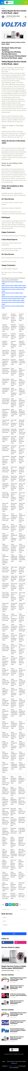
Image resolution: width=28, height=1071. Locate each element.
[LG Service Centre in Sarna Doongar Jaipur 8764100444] (5, 995)
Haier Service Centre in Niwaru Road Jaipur (14, 285)
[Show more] (20, 904)
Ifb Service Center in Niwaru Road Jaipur (13, 300)
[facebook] (8, 942)
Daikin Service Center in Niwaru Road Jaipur (14, 296)
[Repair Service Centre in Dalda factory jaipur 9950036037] (14, 957)
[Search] (26, 2)
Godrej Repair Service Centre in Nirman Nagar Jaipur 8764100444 (18, 979)
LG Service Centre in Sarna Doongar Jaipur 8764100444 (18, 994)
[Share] (25, 16)
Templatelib (15, 1067)
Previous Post (5, 909)
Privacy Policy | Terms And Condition (16, 1061)
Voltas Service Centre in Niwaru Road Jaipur (14, 287)
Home (3, 8)
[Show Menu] (2, 2)
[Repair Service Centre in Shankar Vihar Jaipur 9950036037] (5, 987)
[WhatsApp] (13, 904)
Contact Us (14, 1063)
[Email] (16, 904)
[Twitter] (10, 904)
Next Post (23, 909)
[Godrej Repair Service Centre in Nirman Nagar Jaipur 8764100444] (5, 979)
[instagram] (20, 942)
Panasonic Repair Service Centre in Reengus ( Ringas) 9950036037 (18, 1030)
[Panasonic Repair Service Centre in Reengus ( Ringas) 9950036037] (5, 1030)
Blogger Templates (13, 1066)
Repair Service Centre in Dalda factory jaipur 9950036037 (14, 967)
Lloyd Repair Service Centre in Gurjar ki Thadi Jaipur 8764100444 (18, 1022)
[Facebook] (6, 904)
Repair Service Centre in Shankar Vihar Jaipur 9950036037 (17, 987)
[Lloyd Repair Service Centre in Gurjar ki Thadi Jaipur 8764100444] (5, 1022)
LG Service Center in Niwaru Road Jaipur (13, 298)
